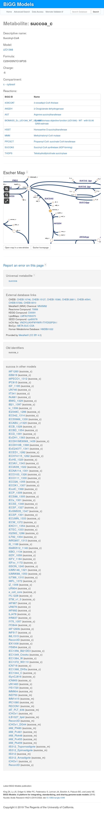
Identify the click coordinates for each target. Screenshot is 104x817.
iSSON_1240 (17, 566)
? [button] (45, 265)
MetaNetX (24, 335)
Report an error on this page (24, 265)
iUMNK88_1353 (18, 573)
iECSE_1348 (17, 503)
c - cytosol (9, 84)
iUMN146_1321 (18, 570)
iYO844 (13, 625)
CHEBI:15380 (54, 299)
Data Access (37, 11)
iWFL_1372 (16, 581)
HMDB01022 (46, 329)
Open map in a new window (17, 247)
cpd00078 (32, 319)
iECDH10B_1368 (19, 445)
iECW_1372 (16, 522)
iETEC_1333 (16, 529)
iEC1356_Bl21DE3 (20, 650)
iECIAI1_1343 (17, 463)
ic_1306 (14, 408)
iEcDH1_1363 (17, 437)
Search (96, 11)
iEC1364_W (16, 658)
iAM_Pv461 (16, 732)
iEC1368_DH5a (18, 669)
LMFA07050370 (28, 316)
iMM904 (14, 691)
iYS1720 (14, 687)
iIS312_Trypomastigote (22, 746)
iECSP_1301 (17, 514)
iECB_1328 (16, 426)
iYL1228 (14, 595)
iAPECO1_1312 (18, 378)
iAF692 (13, 610)
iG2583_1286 (17, 533)
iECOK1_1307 (17, 485)
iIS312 (13, 753)
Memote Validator (54, 11)
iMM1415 (14, 698)
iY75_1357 (15, 621)
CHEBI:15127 (39, 299)
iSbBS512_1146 (19, 548)
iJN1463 (14, 684)
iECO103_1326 (18, 474)
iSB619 (13, 375)
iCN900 (13, 680)
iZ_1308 (14, 584)
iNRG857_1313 (18, 540)
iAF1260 (14, 371)
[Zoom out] (6, 195)
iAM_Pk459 (16, 742)
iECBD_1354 (17, 430)
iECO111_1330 (18, 478)
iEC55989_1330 (18, 419)
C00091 (32, 312)
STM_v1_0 (15, 599)
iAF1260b (15, 629)
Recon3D (14, 639)
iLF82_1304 (16, 536)
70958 (35, 309)
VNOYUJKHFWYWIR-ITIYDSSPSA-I (38, 322)
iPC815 (13, 382)
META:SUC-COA (25, 325)
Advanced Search (22, 11)
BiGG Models (18, 3)
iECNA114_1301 (19, 470)
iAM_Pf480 (15, 728)
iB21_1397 (15, 404)
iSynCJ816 (15, 676)
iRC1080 (14, 702)
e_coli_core (16, 592)
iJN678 (13, 606)
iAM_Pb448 (16, 735)
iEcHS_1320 (16, 459)
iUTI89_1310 (17, 577)
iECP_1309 (16, 492)
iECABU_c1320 (18, 422)
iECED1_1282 (17, 452)
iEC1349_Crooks (19, 654)
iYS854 (13, 647)
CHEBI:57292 (15, 302)
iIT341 (13, 393)
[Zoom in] (6, 189)
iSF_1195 (15, 386)
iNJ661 (13, 397)
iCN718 (13, 665)
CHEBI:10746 (24, 299)
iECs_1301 (15, 500)
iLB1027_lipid (17, 717)
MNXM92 (42, 306)
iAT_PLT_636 (17, 709)
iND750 (13, 695)
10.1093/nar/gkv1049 (55, 797)
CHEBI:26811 (69, 299)
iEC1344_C (16, 673)
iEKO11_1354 (17, 525)
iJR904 (13, 588)
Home (9, 11)
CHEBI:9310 (30, 302)
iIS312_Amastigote (20, 757)
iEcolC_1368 (16, 489)
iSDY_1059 (16, 555)
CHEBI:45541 (84, 299)
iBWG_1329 (16, 400)
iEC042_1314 (17, 415)
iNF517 (13, 632)
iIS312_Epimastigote (21, 750)
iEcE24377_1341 (19, 448)
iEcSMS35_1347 (19, 511)
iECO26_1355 (17, 481)
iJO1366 (8, 49)
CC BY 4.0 (35, 335)
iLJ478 (13, 614)
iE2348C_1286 (18, 411)
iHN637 (13, 617)
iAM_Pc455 (16, 739)
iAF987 (13, 603)
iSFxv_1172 (16, 562)
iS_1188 (14, 544)
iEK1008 (14, 643)
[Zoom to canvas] (6, 201)
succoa (13, 280)
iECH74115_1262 (19, 456)
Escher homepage (41, 247)
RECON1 (14, 706)
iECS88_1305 (17, 496)
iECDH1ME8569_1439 (22, 441)
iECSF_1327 (16, 507)
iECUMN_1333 (18, 518)
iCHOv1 (14, 713)
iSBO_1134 (16, 551)
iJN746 (13, 389)
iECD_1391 (16, 433)
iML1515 (14, 636)
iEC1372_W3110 (19, 662)
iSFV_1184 (15, 559)
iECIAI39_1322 (18, 467)
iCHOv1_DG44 (18, 724)
